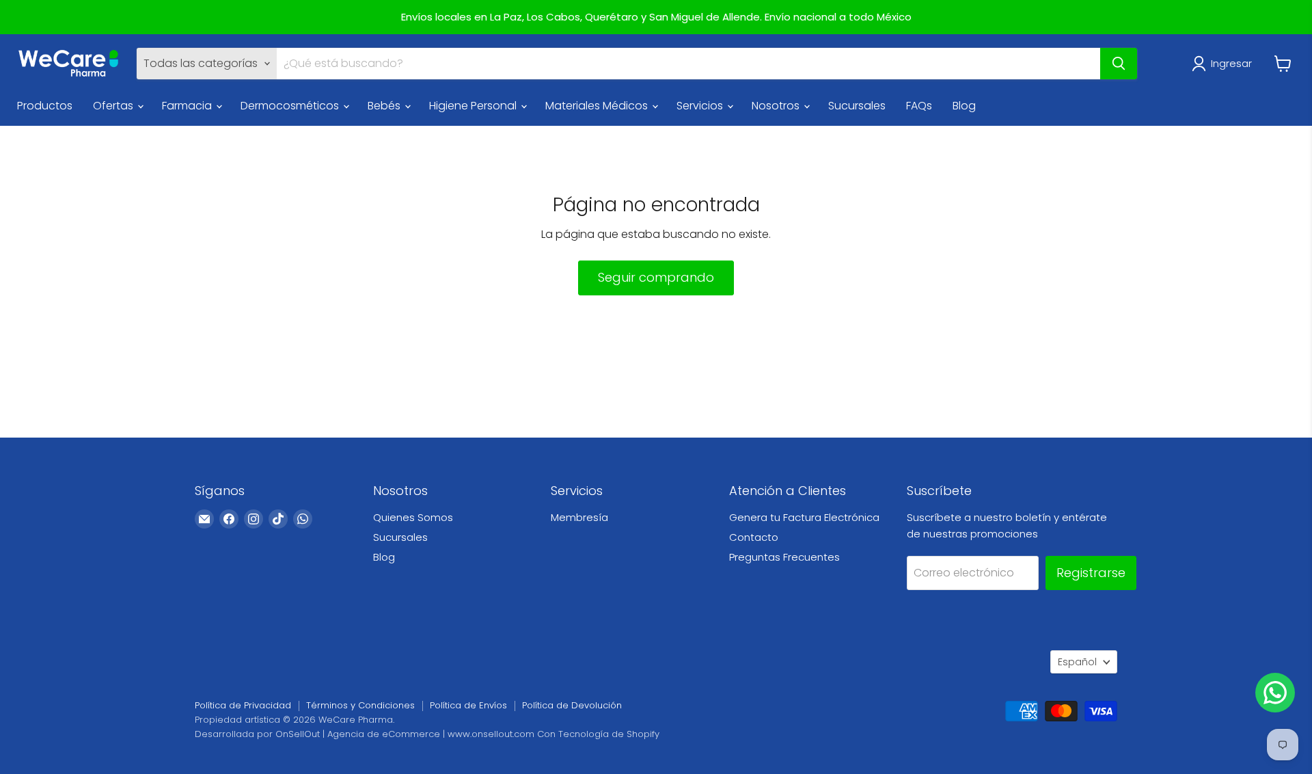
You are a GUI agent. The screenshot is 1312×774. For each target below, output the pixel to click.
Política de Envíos (468, 705)
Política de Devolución (572, 705)
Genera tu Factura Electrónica (804, 517)
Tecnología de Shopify (608, 734)
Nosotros (777, 106)
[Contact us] (1275, 692)
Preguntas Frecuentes (784, 557)
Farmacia (188, 106)
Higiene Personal (474, 106)
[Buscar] (1118, 63)
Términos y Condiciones (360, 705)
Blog (964, 106)
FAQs (919, 106)
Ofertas (114, 106)
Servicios (701, 106)
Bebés (385, 106)
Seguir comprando (656, 277)
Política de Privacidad (243, 705)
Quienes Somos (413, 517)
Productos (44, 106)
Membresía (579, 517)
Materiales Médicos (598, 106)
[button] (1224, 63)
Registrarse (1090, 572)
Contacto (753, 537)
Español (1077, 662)
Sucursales (857, 106)
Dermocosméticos (291, 106)
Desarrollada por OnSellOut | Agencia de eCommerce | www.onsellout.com (364, 734)
